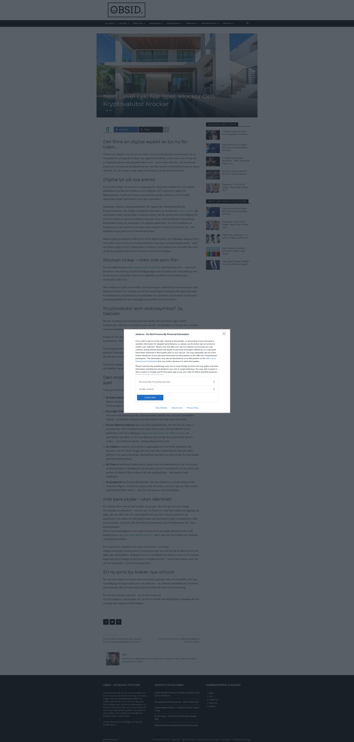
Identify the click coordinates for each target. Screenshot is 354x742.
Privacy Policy (193, 408)
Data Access (177, 408)
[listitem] (177, 381)
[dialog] (177, 371)
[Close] (224, 334)
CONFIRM (150, 397)
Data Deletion (161, 408)
